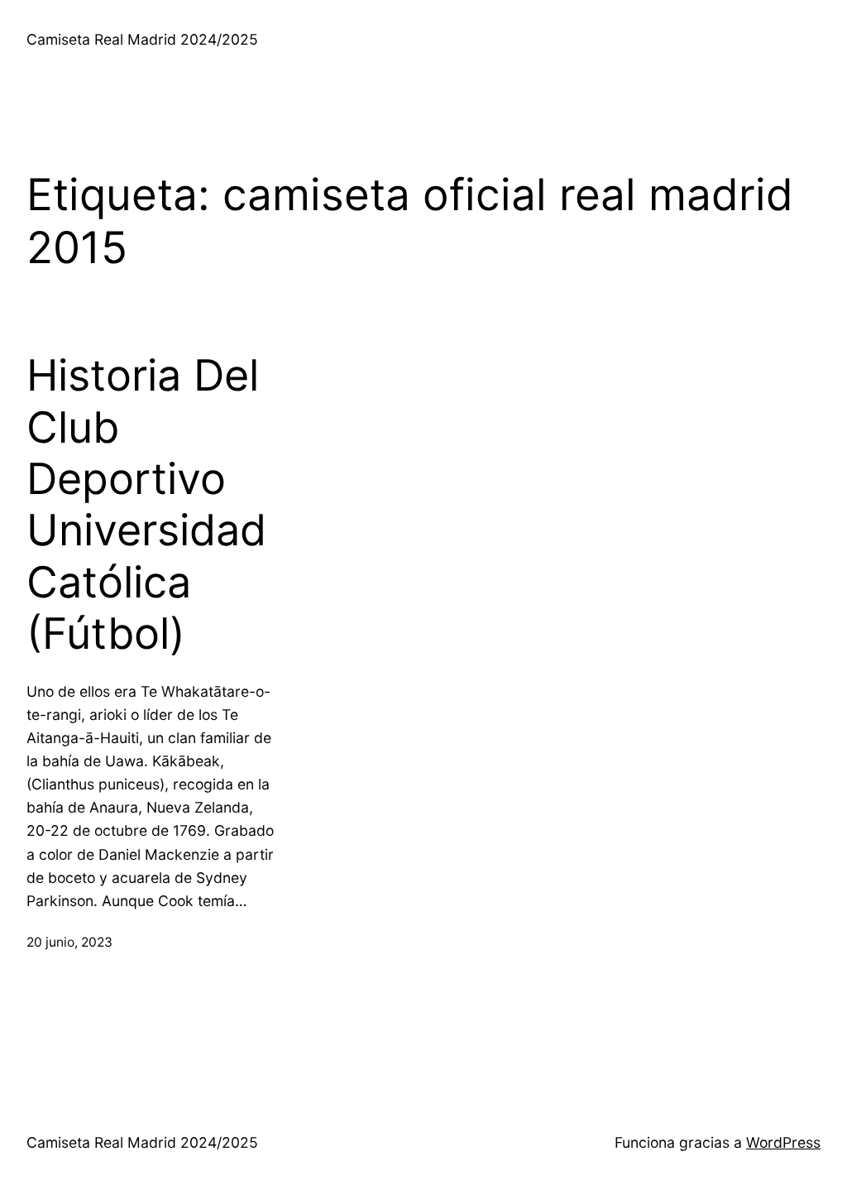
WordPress (783, 1142)
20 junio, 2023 (69, 942)
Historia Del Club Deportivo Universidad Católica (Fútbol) (146, 505)
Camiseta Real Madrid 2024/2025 (142, 39)
